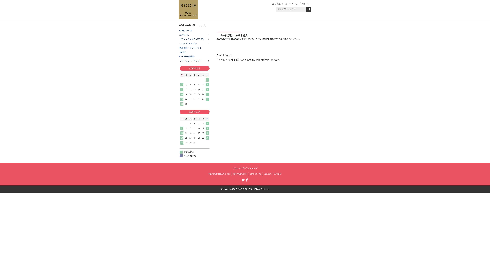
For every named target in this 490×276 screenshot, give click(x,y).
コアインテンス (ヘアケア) (191, 39)
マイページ (293, 4)
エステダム (184, 35)
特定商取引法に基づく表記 (219, 174)
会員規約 (267, 174)
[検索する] (308, 9)
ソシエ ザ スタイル (188, 43)
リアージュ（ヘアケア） (190, 61)
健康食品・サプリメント (190, 48)
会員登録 (279, 4)
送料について (255, 174)
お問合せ (277, 174)
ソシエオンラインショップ (245, 168)
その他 (182, 52)
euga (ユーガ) (185, 30)
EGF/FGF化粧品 (186, 56)
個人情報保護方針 (240, 174)
